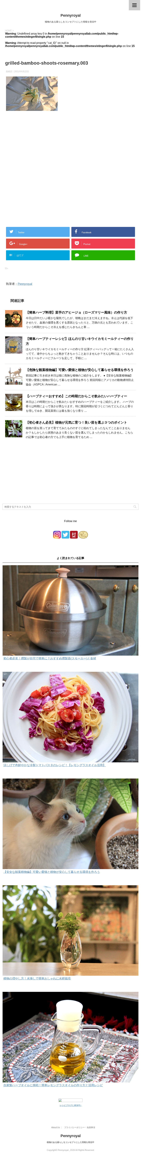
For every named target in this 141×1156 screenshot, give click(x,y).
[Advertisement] (70, 149)
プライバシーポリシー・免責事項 (79, 1127)
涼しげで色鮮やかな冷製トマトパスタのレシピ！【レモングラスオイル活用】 (54, 765)
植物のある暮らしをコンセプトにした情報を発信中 (70, 1142)
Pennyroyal (71, 15)
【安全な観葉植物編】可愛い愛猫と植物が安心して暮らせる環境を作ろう (51, 872)
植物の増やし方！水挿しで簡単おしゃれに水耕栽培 (37, 978)
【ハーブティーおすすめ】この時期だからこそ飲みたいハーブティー (76, 396)
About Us (55, 1127)
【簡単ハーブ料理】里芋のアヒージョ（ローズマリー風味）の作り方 (76, 312)
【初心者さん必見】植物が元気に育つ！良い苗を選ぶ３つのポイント (76, 422)
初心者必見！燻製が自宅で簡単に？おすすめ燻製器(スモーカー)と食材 (49, 658)
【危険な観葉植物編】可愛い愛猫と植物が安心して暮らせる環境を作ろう (80, 370)
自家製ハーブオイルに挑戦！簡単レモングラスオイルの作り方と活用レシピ (53, 1085)
